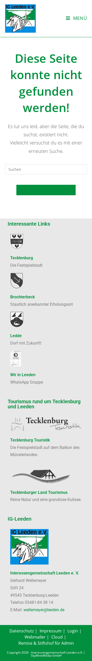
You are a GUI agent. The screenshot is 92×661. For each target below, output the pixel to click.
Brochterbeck (22, 297)
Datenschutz (21, 631)
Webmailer (35, 637)
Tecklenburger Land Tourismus (38, 492)
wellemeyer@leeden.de (44, 609)
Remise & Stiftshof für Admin (46, 643)
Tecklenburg (21, 257)
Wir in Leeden (23, 374)
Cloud (57, 637)
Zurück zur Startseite (46, 190)
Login (72, 631)
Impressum (51, 631)
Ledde (16, 335)
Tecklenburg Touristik (30, 440)
